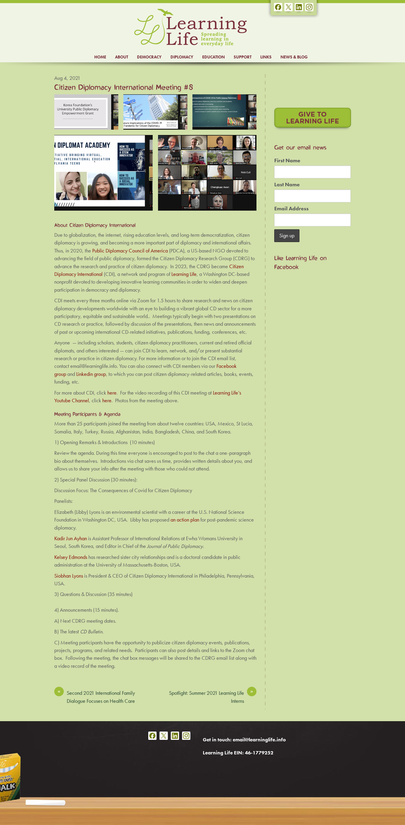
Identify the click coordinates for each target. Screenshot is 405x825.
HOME (100, 57)
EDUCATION (213, 57)
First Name (287, 160)
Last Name (287, 184)
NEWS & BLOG (294, 57)
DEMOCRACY (149, 57)
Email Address (291, 208)
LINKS (266, 57)
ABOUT (121, 57)
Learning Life (184, 274)
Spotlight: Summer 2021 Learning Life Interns (211, 696)
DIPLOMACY (181, 57)
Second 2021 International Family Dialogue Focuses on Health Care (96, 696)
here (106, 400)
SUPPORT (242, 57)
